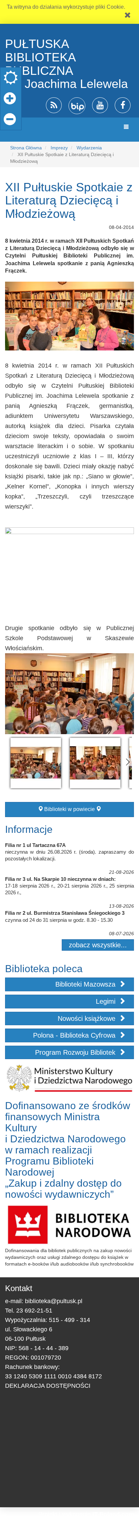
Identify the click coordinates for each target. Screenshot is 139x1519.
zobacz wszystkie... (98, 945)
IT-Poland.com (113, 1514)
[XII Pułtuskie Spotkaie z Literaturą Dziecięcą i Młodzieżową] (36, 763)
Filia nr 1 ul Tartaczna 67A (35, 845)
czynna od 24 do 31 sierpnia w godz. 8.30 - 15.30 (59, 920)
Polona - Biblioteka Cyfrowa (75, 1035)
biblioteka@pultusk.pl (53, 1301)
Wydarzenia (89, 147)
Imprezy (59, 147)
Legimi (106, 1001)
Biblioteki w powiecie (69, 809)
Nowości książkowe (87, 1018)
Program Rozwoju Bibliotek (76, 1052)
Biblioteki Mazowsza (86, 984)
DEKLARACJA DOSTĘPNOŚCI (47, 1385)
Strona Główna (26, 147)
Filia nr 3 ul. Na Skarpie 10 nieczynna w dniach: (60, 879)
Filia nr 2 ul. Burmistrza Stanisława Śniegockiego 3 (64, 913)
